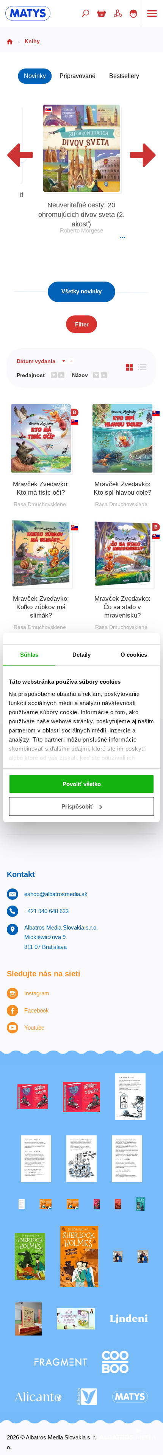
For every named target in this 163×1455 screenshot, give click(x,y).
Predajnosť (31, 375)
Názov (80, 375)
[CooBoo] (115, 1362)
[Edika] (140, 1204)
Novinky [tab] (35, 76)
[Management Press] (127, 1159)
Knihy (32, 41)
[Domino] (36, 1159)
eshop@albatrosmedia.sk (56, 894)
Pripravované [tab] (78, 76)
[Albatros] (87, 1397)
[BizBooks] (72, 1204)
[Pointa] (143, 1256)
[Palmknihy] (118, 1256)
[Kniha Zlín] (21, 1204)
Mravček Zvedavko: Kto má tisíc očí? (41, 488)
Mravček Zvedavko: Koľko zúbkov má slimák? (41, 607)
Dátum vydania (36, 361)
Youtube (34, 1027)
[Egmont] (118, 1204)
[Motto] (32, 1097)
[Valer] (28, 1319)
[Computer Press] (81, 1159)
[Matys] (130, 1397)
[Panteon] (79, 1256)
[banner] (27, 13)
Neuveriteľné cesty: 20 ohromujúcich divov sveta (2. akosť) (81, 214)
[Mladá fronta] (75, 1319)
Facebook (36, 1010)
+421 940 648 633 (46, 911)
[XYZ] (81, 1097)
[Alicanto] (38, 1397)
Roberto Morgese (81, 230)
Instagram (36, 993)
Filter (82, 324)
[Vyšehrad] (45, 1204)
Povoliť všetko (82, 784)
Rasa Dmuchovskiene (40, 504)
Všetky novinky (81, 291)
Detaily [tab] (81, 654)
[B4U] (96, 1204)
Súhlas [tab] (29, 654)
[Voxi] (130, 1097)
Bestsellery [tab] (124, 76)
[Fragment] (60, 1362)
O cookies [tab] (134, 654)
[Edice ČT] (30, 1256)
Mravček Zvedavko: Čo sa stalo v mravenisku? (122, 607)
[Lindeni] (128, 1319)
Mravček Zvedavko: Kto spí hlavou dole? (122, 488)
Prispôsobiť (77, 806)
